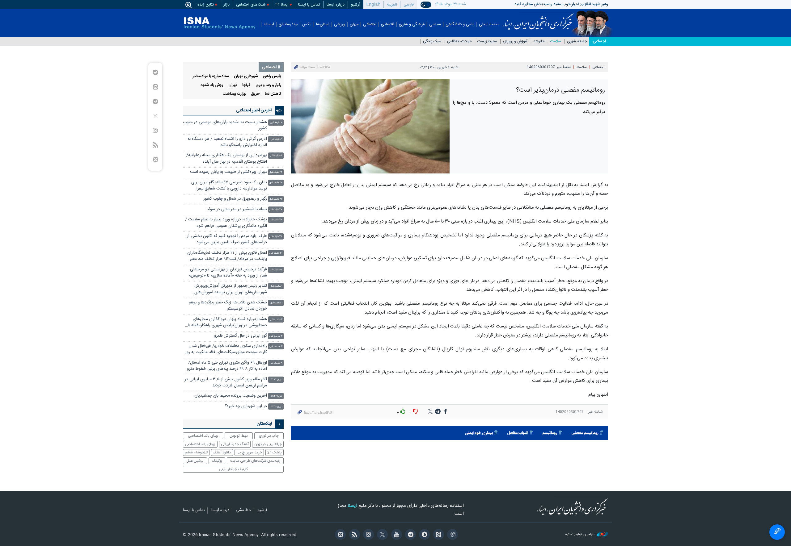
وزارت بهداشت (234, 94)
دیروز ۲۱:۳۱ (276, 380)
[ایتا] (437, 535)
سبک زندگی (432, 41)
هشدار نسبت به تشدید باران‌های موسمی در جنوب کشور (225, 125)
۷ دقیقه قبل (276, 123)
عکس (306, 24)
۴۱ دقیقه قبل (275, 253)
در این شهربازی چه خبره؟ (246, 406)
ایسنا (538, 19)
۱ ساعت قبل (276, 286)
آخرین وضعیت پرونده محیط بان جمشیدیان (230, 396)
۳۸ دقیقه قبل (275, 237)
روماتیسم (549, 433)
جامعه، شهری (577, 41)
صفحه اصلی (489, 24)
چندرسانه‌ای (288, 24)
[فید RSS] (353, 535)
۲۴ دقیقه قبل (275, 172)
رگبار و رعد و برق (268, 85)
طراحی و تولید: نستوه (580, 534)
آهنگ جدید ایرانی (235, 444)
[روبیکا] (451, 535)
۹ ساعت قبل (276, 363)
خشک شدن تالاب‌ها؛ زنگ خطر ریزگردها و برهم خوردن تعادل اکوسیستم (228, 305)
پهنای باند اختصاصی (203, 436)
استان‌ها (322, 24)
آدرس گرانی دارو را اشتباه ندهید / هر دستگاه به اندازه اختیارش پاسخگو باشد (227, 142)
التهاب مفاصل (517, 433)
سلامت (555, 41)
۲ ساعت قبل (276, 320)
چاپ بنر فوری (269, 436)
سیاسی (435, 24)
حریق (255, 94)
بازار (226, 4)
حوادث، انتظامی (459, 41)
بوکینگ (217, 461)
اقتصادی (387, 24)
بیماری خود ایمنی (479, 433)
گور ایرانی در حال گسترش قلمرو (240, 336)
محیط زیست (487, 41)
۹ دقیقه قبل (276, 139)
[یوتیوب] (395, 535)
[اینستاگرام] (367, 535)
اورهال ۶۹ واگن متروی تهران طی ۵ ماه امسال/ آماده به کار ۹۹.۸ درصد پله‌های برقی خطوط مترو (227, 366)
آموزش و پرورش (515, 41)
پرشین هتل (195, 461)
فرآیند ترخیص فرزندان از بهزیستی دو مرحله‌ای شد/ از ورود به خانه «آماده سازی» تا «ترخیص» (228, 272)
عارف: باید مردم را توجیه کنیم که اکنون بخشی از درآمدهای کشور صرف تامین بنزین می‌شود (227, 239)
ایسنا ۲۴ (282, 4)
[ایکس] (381, 535)
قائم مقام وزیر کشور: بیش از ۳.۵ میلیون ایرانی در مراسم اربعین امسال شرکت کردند (225, 382)
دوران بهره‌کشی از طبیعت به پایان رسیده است (228, 172)
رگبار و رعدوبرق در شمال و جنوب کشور (235, 199)
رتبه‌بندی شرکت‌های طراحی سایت (255, 461)
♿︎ (777, 532)
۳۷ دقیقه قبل (275, 220)
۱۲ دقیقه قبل (276, 156)
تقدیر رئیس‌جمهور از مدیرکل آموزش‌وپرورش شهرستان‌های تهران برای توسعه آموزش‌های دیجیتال (230, 290)
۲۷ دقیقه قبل (275, 183)
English (373, 4)
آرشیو (355, 4)
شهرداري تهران (246, 76)
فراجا (246, 85)
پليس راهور (272, 76)
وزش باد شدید (212, 85)
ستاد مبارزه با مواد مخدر (210, 76)
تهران (232, 85)
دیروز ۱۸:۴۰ (276, 396)
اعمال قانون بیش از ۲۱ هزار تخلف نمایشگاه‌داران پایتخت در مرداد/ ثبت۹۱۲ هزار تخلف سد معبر (227, 256)
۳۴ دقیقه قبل (275, 210)
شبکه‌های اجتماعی (251, 4)
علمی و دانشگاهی (460, 24)
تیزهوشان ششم (196, 452)
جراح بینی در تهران (268, 444)
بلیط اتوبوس (239, 436)
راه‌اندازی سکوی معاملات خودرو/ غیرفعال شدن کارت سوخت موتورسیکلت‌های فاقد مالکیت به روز (226, 349)
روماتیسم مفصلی (585, 433)
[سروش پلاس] (423, 535)
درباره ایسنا (336, 4)
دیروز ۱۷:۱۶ (276, 407)
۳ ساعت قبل (275, 336)
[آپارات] (339, 535)
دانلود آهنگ (222, 452)
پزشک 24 (274, 452)
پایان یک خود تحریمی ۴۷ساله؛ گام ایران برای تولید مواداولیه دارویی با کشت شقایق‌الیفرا (229, 185)
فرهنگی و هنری (412, 24)
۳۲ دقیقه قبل (275, 199)
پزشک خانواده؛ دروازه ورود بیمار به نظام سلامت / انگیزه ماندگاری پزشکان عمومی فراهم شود (226, 222)
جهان (354, 24)
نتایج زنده (205, 4)
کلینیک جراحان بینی (233, 469)
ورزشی (339, 24)
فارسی (409, 4)
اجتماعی (369, 24)
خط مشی (243, 510)
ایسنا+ (269, 24)
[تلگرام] (409, 535)
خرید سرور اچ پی (249, 452)
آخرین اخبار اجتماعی (254, 110)
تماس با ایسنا (309, 4)
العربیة (392, 4)
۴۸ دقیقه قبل (275, 270)
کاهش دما (273, 94)
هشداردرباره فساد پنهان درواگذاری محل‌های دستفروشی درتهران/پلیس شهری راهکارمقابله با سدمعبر (227, 323)
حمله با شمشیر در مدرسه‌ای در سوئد (237, 209)
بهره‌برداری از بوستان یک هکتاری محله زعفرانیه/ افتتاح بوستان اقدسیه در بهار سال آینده (226, 158)
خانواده (538, 41)
